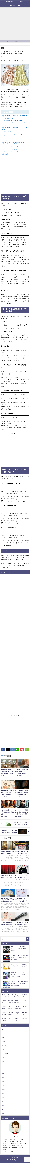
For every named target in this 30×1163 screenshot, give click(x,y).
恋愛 (3, 1081)
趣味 (3, 1109)
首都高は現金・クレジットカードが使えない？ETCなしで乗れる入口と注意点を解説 (19, 974)
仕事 (3, 1073)
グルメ (3, 1041)
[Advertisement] (15, 23)
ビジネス (4, 1057)
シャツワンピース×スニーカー (12, 146)
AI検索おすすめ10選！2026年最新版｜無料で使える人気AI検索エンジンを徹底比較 (19, 983)
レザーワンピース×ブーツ (11, 149)
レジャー (4, 1061)
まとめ (5, 154)
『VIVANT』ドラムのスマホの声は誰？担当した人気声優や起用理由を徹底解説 (19, 957)
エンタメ (4, 1037)
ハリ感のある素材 (9, 118)
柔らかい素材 (8, 131)
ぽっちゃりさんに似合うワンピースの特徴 (15, 115)
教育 (3, 1085)
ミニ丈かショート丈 (9, 140)
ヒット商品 (5, 1053)
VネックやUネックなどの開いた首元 (13, 120)
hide (11, 112)
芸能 (3, 1105)
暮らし (3, 1089)
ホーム (2, 41)
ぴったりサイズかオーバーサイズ (12, 137)
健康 (3, 1077)
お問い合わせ (15, 41)
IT (2, 1029)
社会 (3, 1097)
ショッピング (5, 1045)
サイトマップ (8, 41)
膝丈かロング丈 (8, 125)
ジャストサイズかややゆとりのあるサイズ (14, 122)
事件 (3, 1065)
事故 (3, 1069)
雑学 (3, 1113)
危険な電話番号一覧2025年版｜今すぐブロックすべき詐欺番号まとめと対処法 (19, 948)
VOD (3, 1033)
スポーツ (4, 1049)
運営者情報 (15, 1157)
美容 (2, 48)
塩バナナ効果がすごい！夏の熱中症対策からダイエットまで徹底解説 (19, 966)
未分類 (3, 1093)
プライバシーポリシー (24, 41)
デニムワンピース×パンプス (11, 151)
